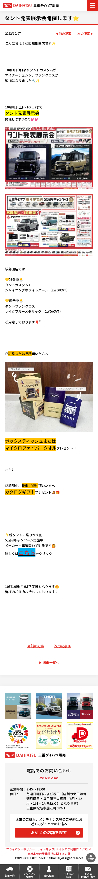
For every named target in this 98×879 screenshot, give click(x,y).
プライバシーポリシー (20, 849)
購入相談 (49, 875)
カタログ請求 (69, 875)
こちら (26, 552)
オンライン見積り (29, 875)
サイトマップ (45, 849)
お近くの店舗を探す (49, 832)
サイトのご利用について (71, 849)
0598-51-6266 (49, 778)
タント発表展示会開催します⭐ (42, 17)
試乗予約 (10, 875)
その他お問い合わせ (88, 875)
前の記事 (65, 34)
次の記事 (84, 34)
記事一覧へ (51, 662)
